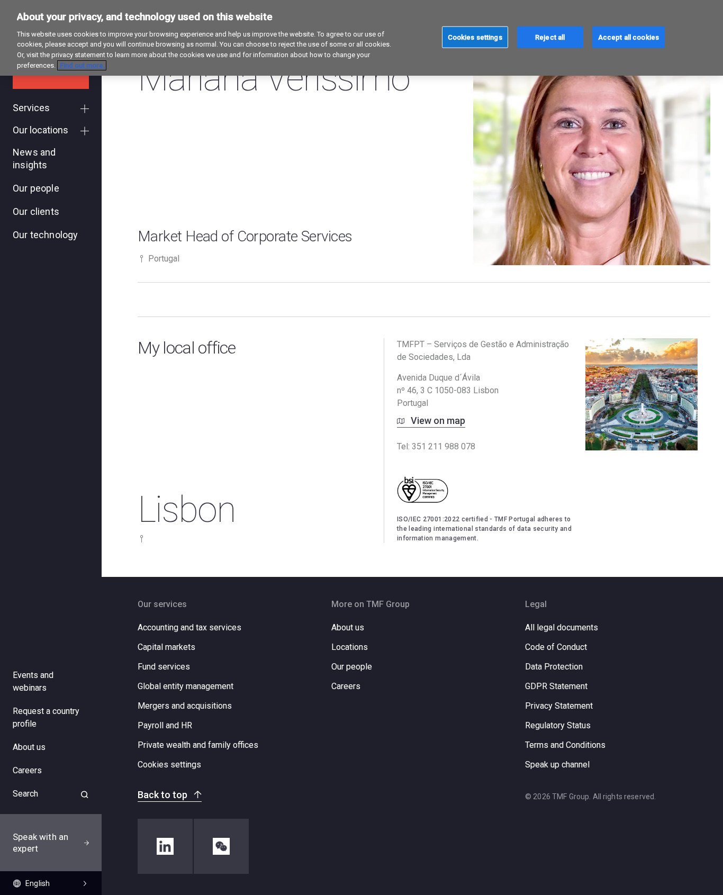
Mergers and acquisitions (185, 706)
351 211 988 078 (443, 446)
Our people (351, 667)
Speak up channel (557, 765)
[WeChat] (221, 846)
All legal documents (561, 627)
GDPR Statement (556, 686)
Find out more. (81, 65)
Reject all (550, 37)
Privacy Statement (559, 706)
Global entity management (185, 686)
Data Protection (554, 667)
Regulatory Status (558, 725)
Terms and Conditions (565, 745)
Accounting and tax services (189, 627)
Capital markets (166, 647)
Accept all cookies (628, 37)
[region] (361, 38)
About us (347, 627)
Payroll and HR (165, 725)
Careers (345, 686)
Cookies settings (169, 765)
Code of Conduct (556, 647)
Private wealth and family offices (198, 745)
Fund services (164, 667)
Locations (349, 647)
